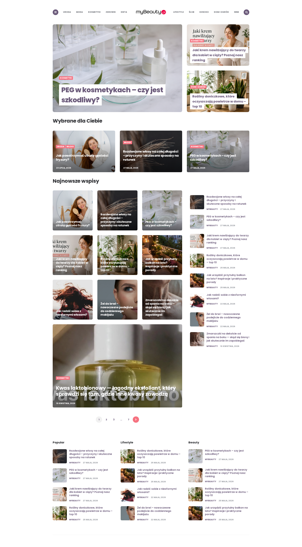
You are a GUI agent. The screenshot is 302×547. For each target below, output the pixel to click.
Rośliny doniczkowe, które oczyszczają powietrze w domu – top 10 (219, 101)
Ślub (191, 12)
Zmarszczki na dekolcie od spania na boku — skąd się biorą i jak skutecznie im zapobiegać (162, 307)
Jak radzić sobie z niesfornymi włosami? (71, 313)
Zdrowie (111, 12)
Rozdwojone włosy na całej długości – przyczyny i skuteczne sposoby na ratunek (151, 155)
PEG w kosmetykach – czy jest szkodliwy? (112, 95)
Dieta (124, 12)
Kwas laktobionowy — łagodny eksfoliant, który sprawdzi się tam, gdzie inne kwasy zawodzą (116, 390)
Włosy (70, 147)
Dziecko (204, 12)
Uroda (67, 12)
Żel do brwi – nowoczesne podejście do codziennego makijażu (117, 309)
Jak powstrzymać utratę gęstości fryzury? (82, 157)
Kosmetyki (94, 12)
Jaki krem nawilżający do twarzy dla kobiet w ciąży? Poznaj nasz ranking (219, 55)
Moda (79, 12)
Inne (236, 12)
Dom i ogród (221, 12)
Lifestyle (178, 12)
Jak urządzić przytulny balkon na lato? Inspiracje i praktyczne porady (161, 264)
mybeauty (212, 209)
